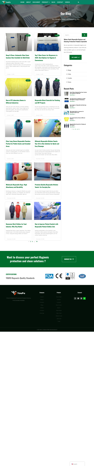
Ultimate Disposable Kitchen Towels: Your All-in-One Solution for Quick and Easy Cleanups (47, 143)
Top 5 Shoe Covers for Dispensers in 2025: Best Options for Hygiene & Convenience (46, 57)
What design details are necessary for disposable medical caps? (77, 112)
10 (36, 241)
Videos (67, 2)
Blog (53, 2)
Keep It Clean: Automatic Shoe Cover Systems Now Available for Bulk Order (78, 92)
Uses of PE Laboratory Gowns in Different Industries (77, 118)
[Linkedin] (81, 298)
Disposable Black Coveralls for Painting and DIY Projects (78, 124)
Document (36, 2)
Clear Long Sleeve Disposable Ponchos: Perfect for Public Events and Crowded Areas (18, 143)
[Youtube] (78, 298)
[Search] (84, 35)
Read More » (72, 95)
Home (22, 2)
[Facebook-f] (75, 298)
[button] (78, 2)
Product (45, 2)
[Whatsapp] (84, 298)
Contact (60, 2)
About (28, 2)
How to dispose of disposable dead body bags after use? (78, 105)
